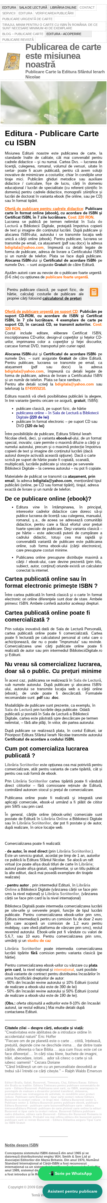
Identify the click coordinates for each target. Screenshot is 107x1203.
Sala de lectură (33, 7)
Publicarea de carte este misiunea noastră (63, 56)
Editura (9, 7)
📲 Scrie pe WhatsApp (70, 1173)
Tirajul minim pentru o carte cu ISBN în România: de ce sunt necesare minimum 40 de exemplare (50, 26)
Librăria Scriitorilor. (74, 851)
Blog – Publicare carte (22, 34)
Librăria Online (54, 819)
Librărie (85, 864)
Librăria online (63, 7)
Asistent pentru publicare (72, 1191)
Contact (87, 7)
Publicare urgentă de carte (27, 19)
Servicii (8, 13)
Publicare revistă (18, 39)
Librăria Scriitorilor (22, 765)
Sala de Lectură (87, 680)
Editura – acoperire (68, 34)
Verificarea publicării (54, 13)
